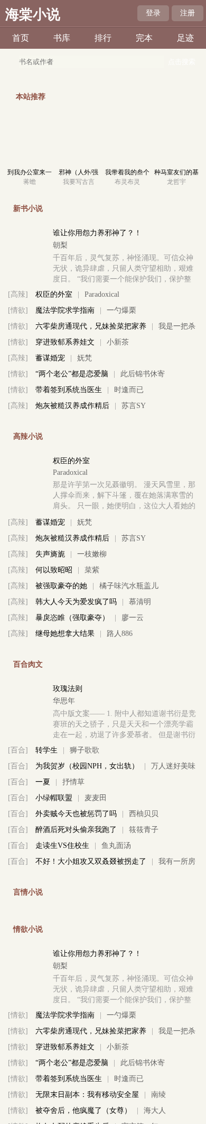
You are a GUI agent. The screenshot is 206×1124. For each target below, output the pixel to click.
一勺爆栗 (121, 310)
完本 (144, 37)
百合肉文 (28, 664)
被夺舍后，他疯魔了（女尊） (83, 1110)
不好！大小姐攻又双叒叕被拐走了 (90, 861)
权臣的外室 (53, 294)
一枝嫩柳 (92, 554)
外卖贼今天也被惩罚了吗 (76, 814)
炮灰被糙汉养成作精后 (72, 406)
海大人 (155, 1110)
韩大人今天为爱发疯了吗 (76, 602)
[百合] (18, 750)
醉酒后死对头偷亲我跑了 (76, 830)
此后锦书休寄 (142, 374)
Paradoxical (102, 294)
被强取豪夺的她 (61, 586)
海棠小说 (32, 14)
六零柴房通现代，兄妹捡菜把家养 (90, 326)
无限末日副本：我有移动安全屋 (87, 1095)
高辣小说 (28, 436)
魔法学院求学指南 (65, 310)
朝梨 (60, 245)
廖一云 (132, 618)
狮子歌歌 (84, 750)
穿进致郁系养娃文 (65, 342)
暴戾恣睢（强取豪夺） (72, 618)
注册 (187, 13)
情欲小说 (28, 929)
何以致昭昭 (53, 570)
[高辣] (18, 294)
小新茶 (118, 342)
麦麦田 (96, 798)
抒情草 (73, 782)
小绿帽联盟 (53, 798)
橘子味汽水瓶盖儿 (128, 586)
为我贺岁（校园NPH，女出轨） (87, 766)
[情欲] (18, 310)
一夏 (42, 782)
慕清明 (140, 602)
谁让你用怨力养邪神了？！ (97, 233)
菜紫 (92, 570)
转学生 (46, 750)
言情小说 (28, 892)
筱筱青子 (143, 830)
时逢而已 (129, 390)
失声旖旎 (50, 554)
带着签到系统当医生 (68, 390)
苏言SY (133, 406)
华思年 (64, 701)
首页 (20, 37)
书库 (61, 37)
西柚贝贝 (143, 814)
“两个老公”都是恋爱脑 (71, 374)
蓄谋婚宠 (50, 358)
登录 (153, 13)
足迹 (185, 37)
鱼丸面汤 (116, 845)
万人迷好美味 (173, 766)
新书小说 (28, 209)
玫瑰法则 (67, 689)
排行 (103, 37)
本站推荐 (30, 97)
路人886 (120, 634)
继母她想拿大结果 (65, 634)
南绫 (158, 1095)
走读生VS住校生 (62, 845)
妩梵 (84, 358)
